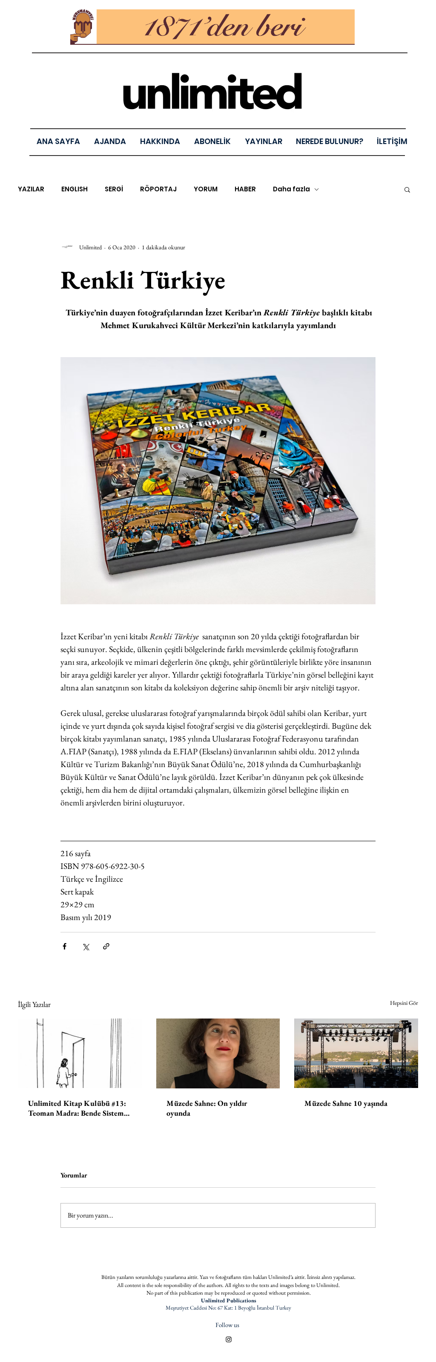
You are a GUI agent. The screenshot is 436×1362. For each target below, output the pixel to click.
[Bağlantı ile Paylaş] (106, 946)
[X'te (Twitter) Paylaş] (85, 946)
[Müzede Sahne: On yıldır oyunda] (218, 1053)
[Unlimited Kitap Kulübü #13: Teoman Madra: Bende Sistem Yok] (80, 1053)
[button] (263, 141)
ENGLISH (74, 189)
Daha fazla (291, 189)
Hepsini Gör (404, 1003)
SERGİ (114, 189)
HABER (245, 189)
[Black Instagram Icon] (228, 1339)
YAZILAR (31, 189)
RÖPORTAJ (158, 189)
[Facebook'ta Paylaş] (64, 946)
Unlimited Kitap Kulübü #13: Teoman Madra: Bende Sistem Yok (77, 1108)
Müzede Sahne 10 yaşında (345, 1103)
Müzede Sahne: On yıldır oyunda (206, 1108)
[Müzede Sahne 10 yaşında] (356, 1053)
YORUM (206, 189)
